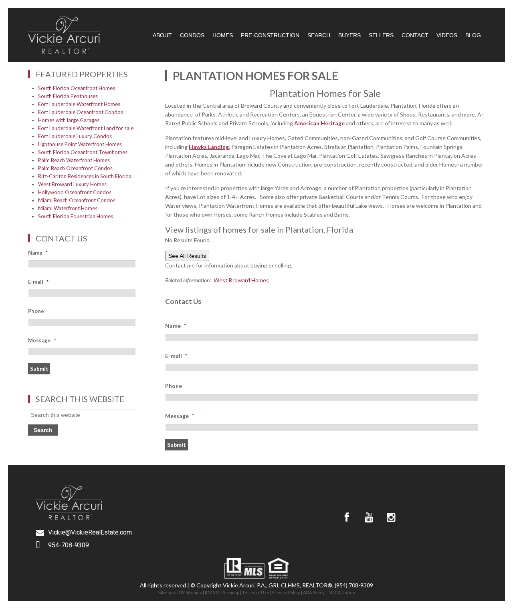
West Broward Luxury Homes (72, 184)
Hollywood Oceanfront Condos (74, 192)
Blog (473, 35)
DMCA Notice (341, 592)
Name (175, 325)
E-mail (176, 355)
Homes (222, 35)
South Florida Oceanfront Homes (76, 88)
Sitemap (166, 592)
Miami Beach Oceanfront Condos (76, 200)
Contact (415, 35)
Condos (192, 35)
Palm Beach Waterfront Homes (74, 160)
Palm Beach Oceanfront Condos (75, 168)
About (162, 35)
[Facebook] (347, 517)
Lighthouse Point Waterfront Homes (80, 144)
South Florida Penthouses (68, 96)
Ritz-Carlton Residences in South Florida (84, 176)
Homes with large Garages (68, 120)
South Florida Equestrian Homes (75, 216)
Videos (446, 35)
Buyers (349, 35)
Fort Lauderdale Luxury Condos (75, 136)
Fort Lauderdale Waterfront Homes (79, 104)
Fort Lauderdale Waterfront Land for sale (85, 128)
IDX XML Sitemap (222, 592)
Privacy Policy (286, 592)
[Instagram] (391, 517)
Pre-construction (270, 35)
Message (179, 415)
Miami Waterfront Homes (67, 208)
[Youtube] (369, 517)
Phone (173, 385)
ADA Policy (314, 592)
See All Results (187, 256)
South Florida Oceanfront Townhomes (82, 152)
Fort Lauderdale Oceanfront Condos (80, 112)
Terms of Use (255, 592)
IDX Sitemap (190, 592)
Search (318, 35)
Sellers (381, 35)
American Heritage (319, 123)
